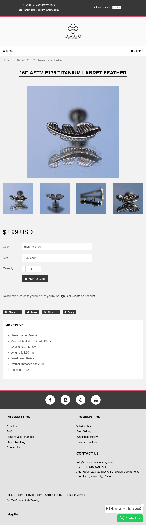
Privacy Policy (15, 494)
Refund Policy (34, 494)
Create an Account (83, 296)
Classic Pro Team (87, 442)
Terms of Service (75, 494)
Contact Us (14, 447)
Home (6, 60)
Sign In (63, 296)
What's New (83, 426)
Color (6, 246)
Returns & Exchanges (20, 436)
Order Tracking (16, 442)
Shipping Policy (53, 494)
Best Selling (83, 431)
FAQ (9, 431)
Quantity (8, 268)
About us (12, 426)
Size (5, 257)
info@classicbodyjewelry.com (41, 9)
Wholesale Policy (87, 436)
